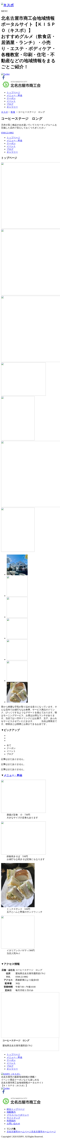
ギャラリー (12, 107)
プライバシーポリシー (18, 1115)
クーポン (11, 98)
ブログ (10, 104)
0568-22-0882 (7, 133)
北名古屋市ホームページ (19, 1131)
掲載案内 (11, 1112)
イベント (11, 101)
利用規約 (11, 1121)
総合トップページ (16, 1109)
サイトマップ (13, 1118)
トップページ (13, 92)
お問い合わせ (13, 1123)
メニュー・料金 (14, 95)
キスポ (4, 112)
